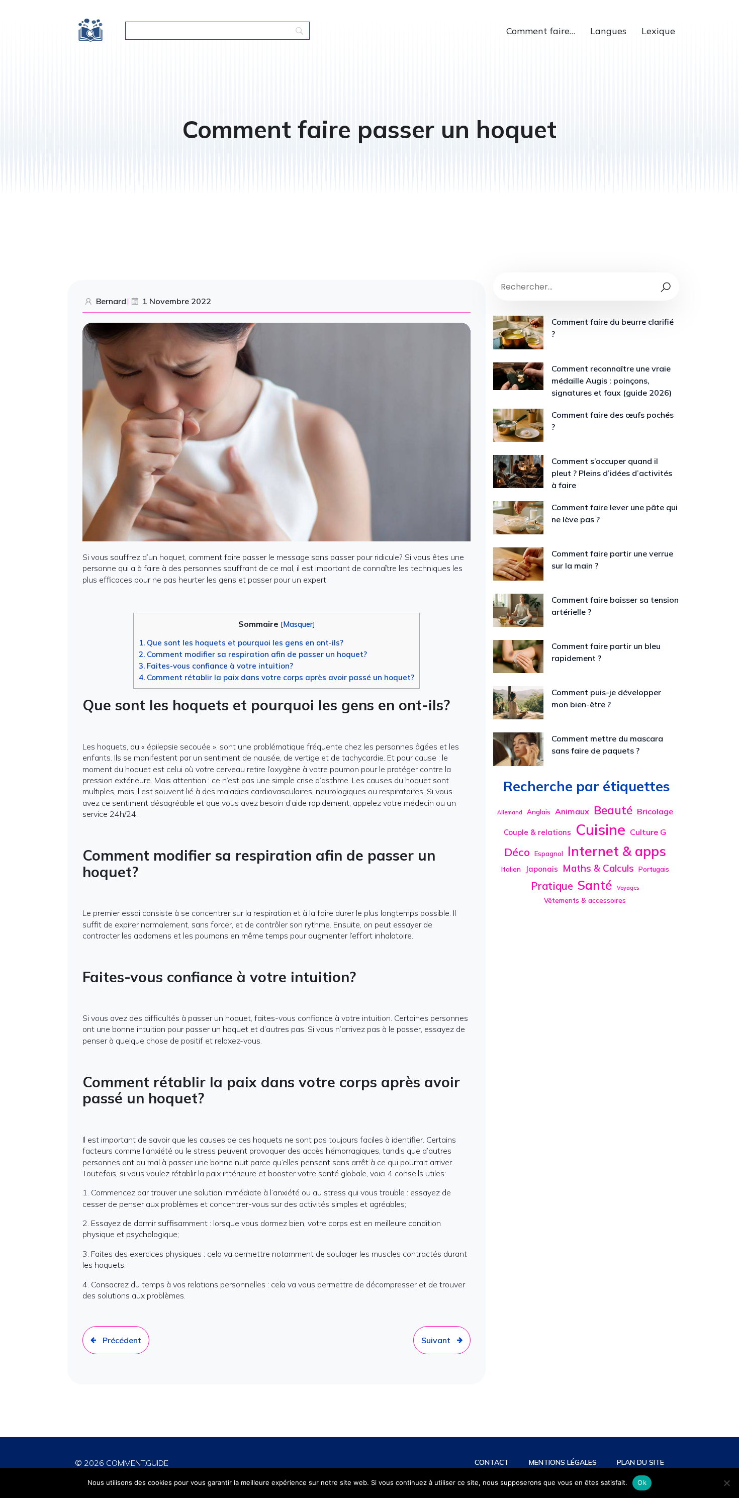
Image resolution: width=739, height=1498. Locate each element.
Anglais (538, 812)
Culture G (648, 832)
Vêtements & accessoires (585, 900)
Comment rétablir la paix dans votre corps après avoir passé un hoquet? (276, 677)
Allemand (509, 812)
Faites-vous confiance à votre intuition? (216, 666)
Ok (641, 1482)
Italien (511, 869)
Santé (595, 885)
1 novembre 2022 (176, 301)
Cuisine (600, 829)
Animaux (572, 811)
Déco (517, 852)
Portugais (653, 869)
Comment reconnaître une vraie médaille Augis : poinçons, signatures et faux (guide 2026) (611, 380)
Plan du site (640, 1462)
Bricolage (655, 811)
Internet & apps (617, 851)
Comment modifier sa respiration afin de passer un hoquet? (253, 654)
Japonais (541, 869)
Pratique (552, 885)
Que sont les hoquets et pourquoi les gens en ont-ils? (241, 642)
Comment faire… (540, 31)
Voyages (628, 887)
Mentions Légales (563, 1462)
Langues (608, 31)
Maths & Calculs (598, 868)
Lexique (658, 31)
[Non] (726, 1483)
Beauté (613, 810)
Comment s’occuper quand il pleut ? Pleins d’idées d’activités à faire (611, 473)
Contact (492, 1462)
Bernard (111, 301)
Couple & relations (537, 832)
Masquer (298, 624)
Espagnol (548, 854)
